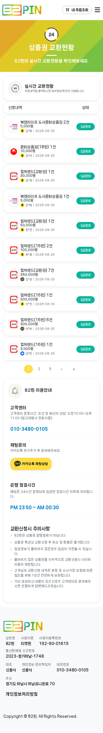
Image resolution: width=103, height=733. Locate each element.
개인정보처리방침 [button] (22, 694)
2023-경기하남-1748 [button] (25, 656)
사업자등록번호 (50, 638)
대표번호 (63, 664)
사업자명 (27, 638)
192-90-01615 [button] (54, 644)
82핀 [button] (10, 644)
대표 (9, 664)
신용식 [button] (11, 670)
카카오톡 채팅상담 (34, 464)
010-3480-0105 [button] (73, 670)
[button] (51, 88)
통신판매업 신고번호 (20, 650)
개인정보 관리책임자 (36, 664)
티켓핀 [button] (26, 644)
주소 (9, 678)
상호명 (10, 638)
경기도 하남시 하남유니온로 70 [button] (30, 684)
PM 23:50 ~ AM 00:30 (34, 507)
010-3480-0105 (29, 429)
